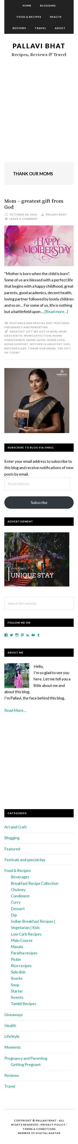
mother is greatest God (50, 344)
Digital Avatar (48, 1133)
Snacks (17, 978)
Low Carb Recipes (26, 934)
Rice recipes (21, 965)
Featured (61, 323)
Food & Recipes (17, 870)
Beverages (20, 876)
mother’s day (15, 348)
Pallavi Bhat (39, 46)
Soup (15, 984)
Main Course (21, 940)
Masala (17, 946)
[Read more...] (56, 311)
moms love (56, 340)
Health (10, 1025)
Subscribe (39, 502)
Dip (14, 915)
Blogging (12, 837)
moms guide (36, 340)
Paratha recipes (24, 952)
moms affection (37, 335)
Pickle (16, 959)
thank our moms (42, 348)
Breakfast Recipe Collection (34, 883)
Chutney (18, 889)
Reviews (11, 1075)
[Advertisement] (39, 115)
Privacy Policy (53, 1124)
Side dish (18, 972)
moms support (16, 344)
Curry (16, 902)
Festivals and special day (31, 323)
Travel (9, 1086)
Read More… (15, 710)
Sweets (17, 997)
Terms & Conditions (39, 1129)
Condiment (20, 895)
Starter (17, 991)
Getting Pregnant (26, 1064)
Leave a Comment (24, 218)
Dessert (18, 908)
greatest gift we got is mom (33, 331)
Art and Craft (15, 827)
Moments (12, 1047)
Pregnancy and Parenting (26, 327)
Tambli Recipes (23, 1003)
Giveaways (13, 1014)
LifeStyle (12, 1036)
